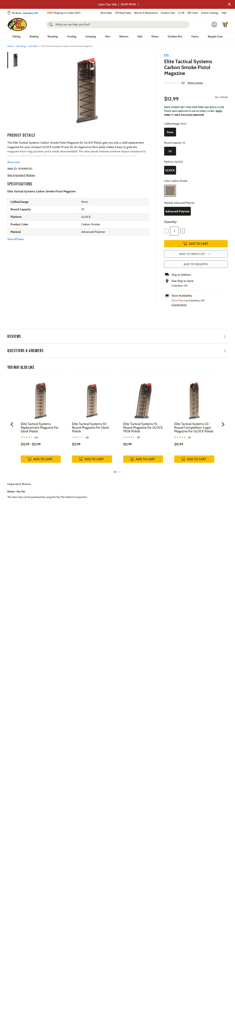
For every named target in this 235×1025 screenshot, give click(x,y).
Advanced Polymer (177, 211)
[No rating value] (172, 83)
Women (123, 36)
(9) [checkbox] (138, 437)
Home (195, 36)
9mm (170, 132)
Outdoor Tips (168, 12)
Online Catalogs (209, 12)
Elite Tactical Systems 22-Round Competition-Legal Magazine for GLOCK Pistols (193, 427)
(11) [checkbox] (36, 437)
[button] (229, 4)
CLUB (181, 12)
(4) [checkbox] (87, 437)
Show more (13, 162)
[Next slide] (222, 424)
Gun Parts (33, 46)
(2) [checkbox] (189, 437)
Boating (34, 36)
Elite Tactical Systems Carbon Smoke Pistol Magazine (188, 67)
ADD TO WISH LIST (192, 254)
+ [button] (182, 231)
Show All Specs (15, 239)
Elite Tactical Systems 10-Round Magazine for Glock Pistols (90, 427)
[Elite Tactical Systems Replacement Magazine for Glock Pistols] (40, 398)
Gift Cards (192, 12)
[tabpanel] (41, 422)
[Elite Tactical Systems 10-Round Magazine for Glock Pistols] (92, 398)
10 (170, 151)
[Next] (144, 91)
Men (107, 36)
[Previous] (30, 91)
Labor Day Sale (117, 4)
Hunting (71, 36)
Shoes (154, 36)
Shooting (52, 36)
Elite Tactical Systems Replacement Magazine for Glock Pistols (40, 427)
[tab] (115, 472)
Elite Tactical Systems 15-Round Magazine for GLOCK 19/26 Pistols (143, 427)
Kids (140, 36)
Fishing (16, 36)
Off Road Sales (123, 12)
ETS (166, 55)
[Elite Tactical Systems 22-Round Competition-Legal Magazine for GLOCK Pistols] (194, 398)
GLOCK (170, 170)
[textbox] (174, 231)
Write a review (195, 82)
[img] (225, 24)
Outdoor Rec (175, 36)
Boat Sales (106, 12)
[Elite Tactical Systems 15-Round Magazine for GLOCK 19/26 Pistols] (143, 398)
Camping (90, 36)
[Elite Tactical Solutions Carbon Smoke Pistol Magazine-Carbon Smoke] (87, 91)
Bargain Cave (215, 36)
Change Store (178, 304)
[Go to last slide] (12, 424)
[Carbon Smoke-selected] (170, 191)
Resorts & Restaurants (146, 12)
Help (224, 12)
